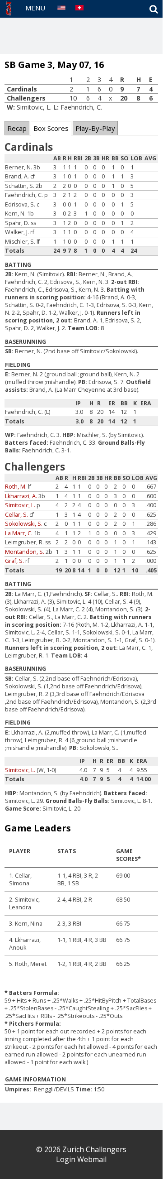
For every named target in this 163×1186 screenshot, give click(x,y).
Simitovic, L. (20, 505)
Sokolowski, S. (23, 524)
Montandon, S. (24, 552)
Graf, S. (14, 561)
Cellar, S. (16, 515)
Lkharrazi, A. (21, 496)
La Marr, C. (19, 533)
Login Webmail (81, 1159)
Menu (35, 7)
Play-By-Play (95, 128)
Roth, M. (16, 486)
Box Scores (51, 128)
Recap (17, 128)
